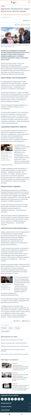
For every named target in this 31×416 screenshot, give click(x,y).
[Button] (26, 21)
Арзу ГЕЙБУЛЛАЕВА (6, 14)
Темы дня (14, 383)
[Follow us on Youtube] (2, 399)
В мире (3, 6)
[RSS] (22, 399)
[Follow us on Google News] (19, 399)
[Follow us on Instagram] (5, 399)
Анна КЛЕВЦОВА (25, 14)
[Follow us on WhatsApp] (15, 399)
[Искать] (21, 414)
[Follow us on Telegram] (12, 399)
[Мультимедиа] (9, 414)
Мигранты (15, 363)
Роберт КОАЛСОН (16, 14)
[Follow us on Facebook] (9, 399)
